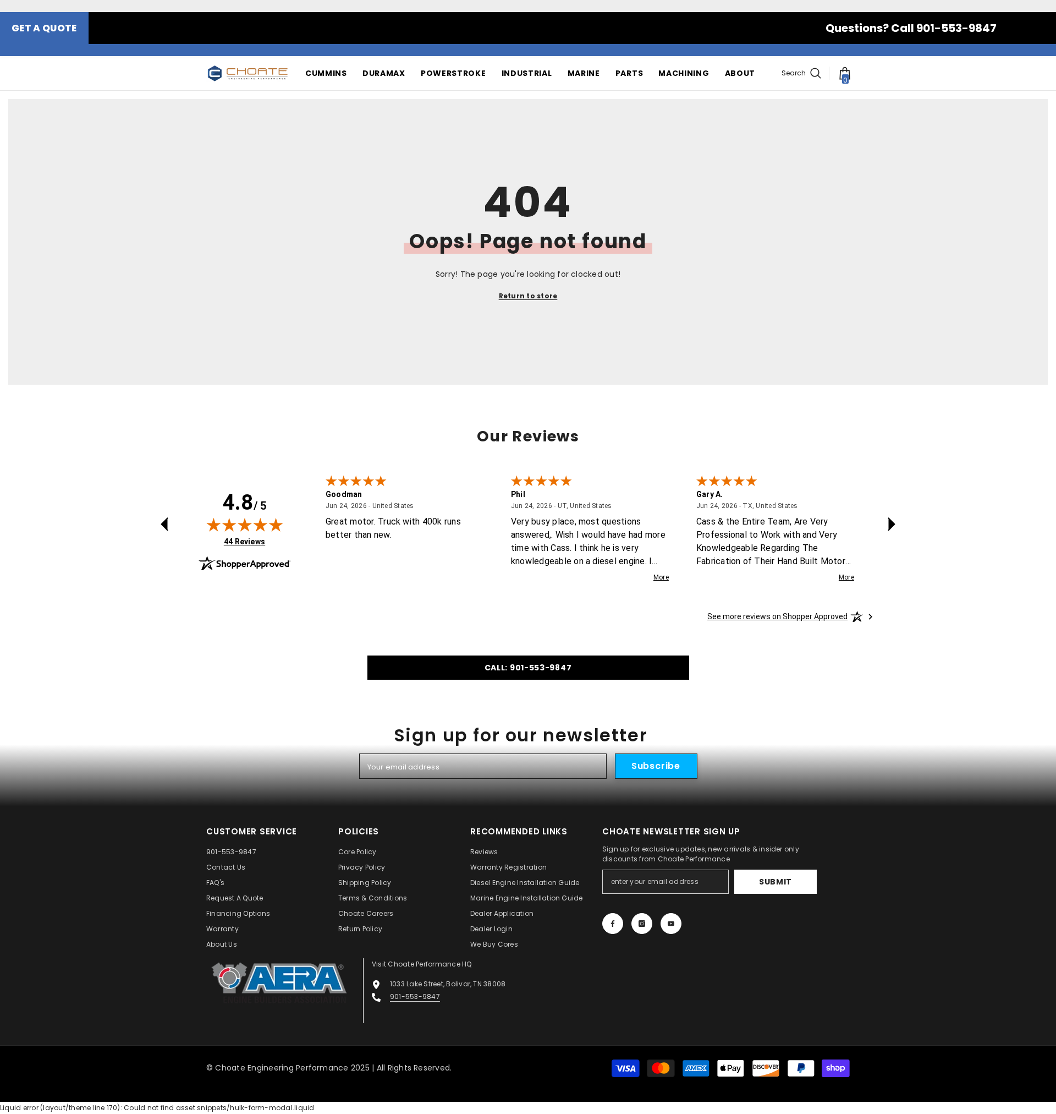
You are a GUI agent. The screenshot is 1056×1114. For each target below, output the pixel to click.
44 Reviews (244, 541)
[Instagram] (641, 923)
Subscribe (655, 766)
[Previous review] (164, 524)
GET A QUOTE (44, 28)
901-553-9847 (415, 996)
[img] (244, 524)
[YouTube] (671, 923)
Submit (775, 881)
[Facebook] (612, 923)
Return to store (528, 296)
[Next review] (891, 524)
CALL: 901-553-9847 (528, 667)
